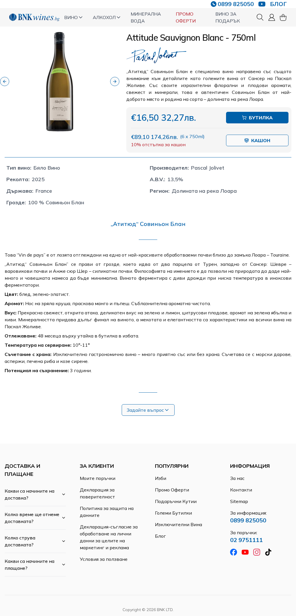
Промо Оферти (186, 17)
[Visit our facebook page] (233, 552)
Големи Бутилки (173, 513)
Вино (71, 17)
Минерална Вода (146, 17)
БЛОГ (278, 4)
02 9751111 (246, 539)
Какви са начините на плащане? (29, 564)
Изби (160, 478)
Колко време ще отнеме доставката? (32, 517)
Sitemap (239, 501)
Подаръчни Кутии (176, 501)
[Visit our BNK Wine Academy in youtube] (261, 4)
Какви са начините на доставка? (29, 494)
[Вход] (271, 17)
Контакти (241, 490)
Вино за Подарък (227, 17)
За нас (237, 478)
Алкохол (104, 17)
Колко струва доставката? (20, 541)
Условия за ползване (103, 559)
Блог (160, 536)
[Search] (260, 17)
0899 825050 (236, 4)
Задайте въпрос (145, 410)
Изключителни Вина (178, 524)
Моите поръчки (97, 478)
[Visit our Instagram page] (256, 552)
